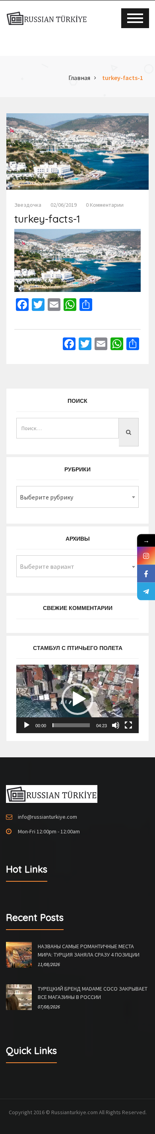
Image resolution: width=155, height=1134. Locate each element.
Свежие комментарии (77, 608)
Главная (79, 78)
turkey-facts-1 (122, 78)
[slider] (71, 725)
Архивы (78, 538)
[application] (77, 699)
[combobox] (77, 497)
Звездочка (27, 204)
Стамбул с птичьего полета (77, 648)
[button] (77, 699)
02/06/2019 (63, 204)
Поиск (77, 400)
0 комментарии (105, 204)
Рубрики (77, 469)
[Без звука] (116, 725)
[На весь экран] (128, 725)
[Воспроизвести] (27, 725)
